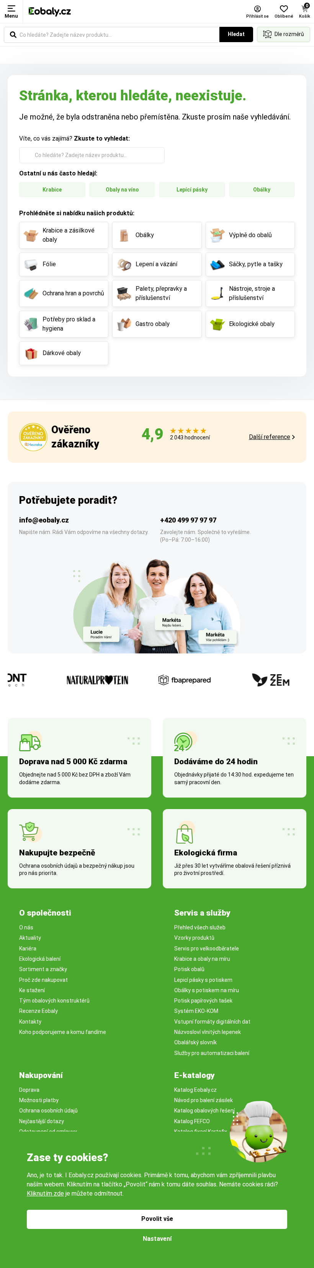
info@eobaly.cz (44, 520)
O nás (26, 927)
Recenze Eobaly (38, 1011)
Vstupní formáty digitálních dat (212, 1022)
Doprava (29, 1090)
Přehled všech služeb (200, 927)
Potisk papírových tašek (203, 1001)
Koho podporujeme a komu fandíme (62, 1032)
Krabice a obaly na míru (202, 959)
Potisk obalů (189, 969)
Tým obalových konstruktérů (54, 1001)
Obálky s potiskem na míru (206, 990)
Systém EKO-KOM (196, 1011)
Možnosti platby (39, 1100)
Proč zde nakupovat (43, 980)
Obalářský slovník (195, 1042)
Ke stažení (32, 990)
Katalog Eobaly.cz (195, 1090)
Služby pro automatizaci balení (211, 1053)
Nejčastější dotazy (41, 1121)
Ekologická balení (40, 959)
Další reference (269, 437)
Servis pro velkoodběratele (206, 948)
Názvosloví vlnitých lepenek (207, 1032)
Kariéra (27, 948)
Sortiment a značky (43, 969)
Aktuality (30, 938)
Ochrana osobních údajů (48, 1110)
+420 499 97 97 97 (188, 520)
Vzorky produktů (194, 938)
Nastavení (157, 1238)
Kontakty (30, 1022)
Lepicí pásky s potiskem (203, 980)
